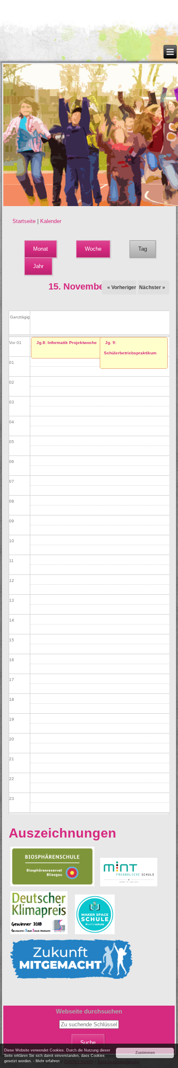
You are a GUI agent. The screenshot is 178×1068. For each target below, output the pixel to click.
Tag (147, 249)
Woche (93, 249)
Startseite (24, 221)
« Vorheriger (121, 287)
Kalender (50, 221)
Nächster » (152, 287)
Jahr (38, 266)
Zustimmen (145, 1053)
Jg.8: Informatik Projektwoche (66, 342)
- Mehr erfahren (46, 1061)
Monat (40, 249)
